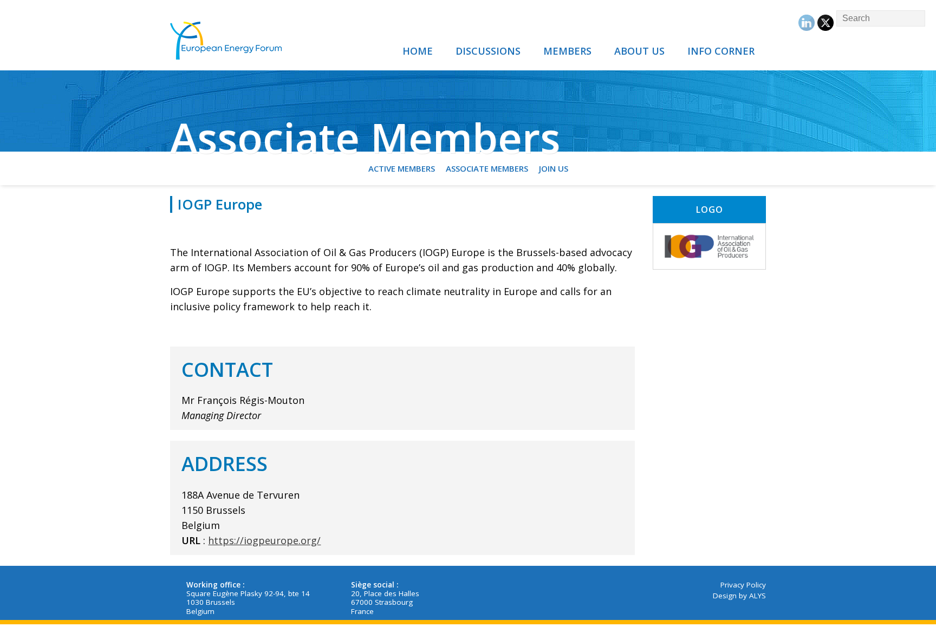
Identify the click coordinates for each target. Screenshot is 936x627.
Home (417, 50)
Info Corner (721, 50)
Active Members (401, 168)
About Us (639, 50)
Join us (553, 168)
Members (567, 50)
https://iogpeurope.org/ (264, 540)
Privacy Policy (743, 585)
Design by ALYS (739, 595)
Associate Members (487, 168)
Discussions (488, 50)
